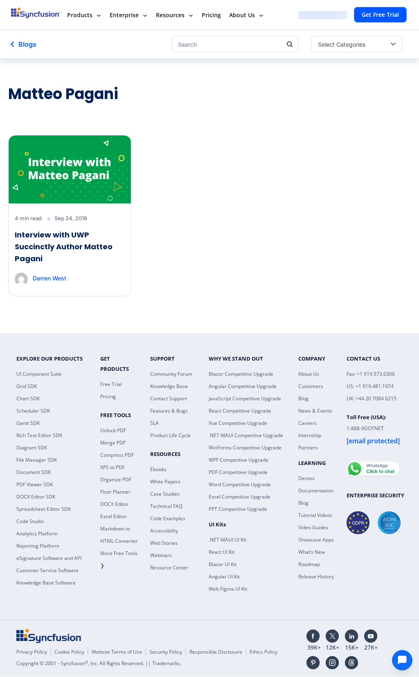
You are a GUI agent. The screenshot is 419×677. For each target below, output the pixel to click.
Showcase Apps (316, 539)
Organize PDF (115, 479)
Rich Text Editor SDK (39, 435)
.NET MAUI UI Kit (227, 539)
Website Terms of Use (117, 651)
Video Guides (313, 527)
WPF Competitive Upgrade (238, 459)
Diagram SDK (31, 447)
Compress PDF (117, 454)
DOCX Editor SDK (35, 496)
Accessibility (164, 530)
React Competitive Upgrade (240, 410)
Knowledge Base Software (46, 582)
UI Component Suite (39, 373)
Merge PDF (113, 442)
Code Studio (30, 521)
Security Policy (165, 651)
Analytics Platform (37, 533)
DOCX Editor (114, 504)
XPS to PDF (112, 467)
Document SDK (33, 472)
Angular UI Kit (224, 576)
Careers (307, 423)
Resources (170, 15)
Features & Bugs (169, 410)
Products (79, 15)
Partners (308, 447)
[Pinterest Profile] (313, 662)
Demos (306, 478)
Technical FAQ (166, 506)
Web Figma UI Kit (228, 588)
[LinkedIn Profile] (351, 636)
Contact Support (168, 398)
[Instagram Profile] (332, 662)
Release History (316, 576)
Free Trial (111, 384)
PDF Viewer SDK (34, 484)
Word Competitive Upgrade (240, 484)
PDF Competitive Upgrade (238, 472)
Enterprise (124, 15)
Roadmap (309, 564)
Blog (303, 398)
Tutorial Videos (315, 515)
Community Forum (171, 373)
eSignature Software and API (48, 558)
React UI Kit (221, 551)
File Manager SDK (36, 459)
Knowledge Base (169, 386)
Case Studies (165, 493)
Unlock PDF (113, 430)
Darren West (49, 278)
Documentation (315, 490)
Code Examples (167, 518)
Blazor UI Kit (223, 564)
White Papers (165, 481)
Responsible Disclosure (215, 651)
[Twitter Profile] (332, 636)
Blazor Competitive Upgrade (241, 373)
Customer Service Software (47, 570)
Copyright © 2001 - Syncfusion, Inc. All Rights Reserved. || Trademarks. (98, 663)
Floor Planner (115, 491)
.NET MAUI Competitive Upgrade (246, 435)
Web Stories (164, 542)
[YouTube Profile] (370, 636)
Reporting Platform (37, 545)
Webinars (161, 555)
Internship (309, 435)
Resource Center (169, 567)
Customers (310, 386)
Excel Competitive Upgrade (239, 496)
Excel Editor (113, 516)
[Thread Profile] (351, 662)
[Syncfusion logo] (40, 12)
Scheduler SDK (33, 410)
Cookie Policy (69, 651)
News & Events (315, 410)
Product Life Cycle (170, 435)
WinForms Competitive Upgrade (245, 447)
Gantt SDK (28, 423)
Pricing (211, 15)
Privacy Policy (31, 651)
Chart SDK (28, 398)
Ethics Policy (263, 651)
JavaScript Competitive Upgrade (245, 398)
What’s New (311, 551)
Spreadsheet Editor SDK (43, 508)
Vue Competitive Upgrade (238, 423)
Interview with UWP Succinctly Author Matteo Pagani (64, 247)
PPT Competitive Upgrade (238, 508)
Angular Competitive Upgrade (243, 386)
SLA (154, 423)
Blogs (27, 44)
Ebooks (158, 469)
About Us (242, 15)
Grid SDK (26, 386)
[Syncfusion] (49, 635)
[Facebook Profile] (313, 636)
